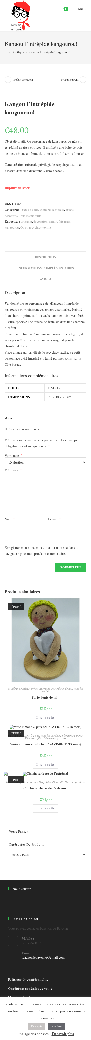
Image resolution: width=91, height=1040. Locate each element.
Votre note (13, 455)
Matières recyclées (52, 209)
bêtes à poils (30, 209)
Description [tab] (45, 257)
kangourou (12, 227)
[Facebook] (15, 902)
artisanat (26, 221)
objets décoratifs (40, 688)
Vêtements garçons (55, 738)
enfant (53, 221)
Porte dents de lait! (46, 697)
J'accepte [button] (36, 1026)
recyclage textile (40, 227)
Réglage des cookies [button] (33, 1033)
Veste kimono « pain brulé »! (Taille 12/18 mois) (45, 744)
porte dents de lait (61, 688)
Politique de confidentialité (28, 979)
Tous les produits (30, 215)
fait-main (65, 221)
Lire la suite (45, 717)
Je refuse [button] (56, 1026)
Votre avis (13, 470)
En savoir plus (63, 1033)
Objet (24, 227)
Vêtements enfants (72, 735)
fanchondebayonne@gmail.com (43, 957)
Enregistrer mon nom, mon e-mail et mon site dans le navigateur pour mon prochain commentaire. (41, 550)
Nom (10, 519)
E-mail (54, 519)
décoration (40, 221)
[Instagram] (30, 902)
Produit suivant (69, 79)
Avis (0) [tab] (45, 278)
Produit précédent (23, 79)
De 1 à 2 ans (31, 735)
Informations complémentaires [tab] (45, 268)
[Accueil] (6, 52)
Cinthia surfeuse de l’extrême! (45, 788)
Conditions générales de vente (30, 988)
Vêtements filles (34, 738)
